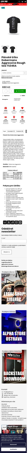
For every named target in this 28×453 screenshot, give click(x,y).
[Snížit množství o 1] (4, 91)
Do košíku (21, 91)
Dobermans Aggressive (13, 83)
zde (11, 441)
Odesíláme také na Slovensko (9, 407)
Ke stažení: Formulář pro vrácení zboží (11, 411)
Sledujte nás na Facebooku (11, 395)
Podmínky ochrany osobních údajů (10, 416)
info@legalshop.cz (8, 392)
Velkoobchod (4, 413)
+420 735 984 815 (8, 393)
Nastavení (13, 444)
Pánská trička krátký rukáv (17, 99)
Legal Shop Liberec (6, 262)
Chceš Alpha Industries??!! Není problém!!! (12, 420)
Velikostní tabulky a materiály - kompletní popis (13, 418)
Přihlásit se (7, 252)
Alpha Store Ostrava (7, 264)
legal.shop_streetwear (9, 397)
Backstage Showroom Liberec (10, 266)
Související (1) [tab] (11, 131)
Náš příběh (4, 404)
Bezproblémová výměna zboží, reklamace (12, 409)
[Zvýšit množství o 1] (11, 91)
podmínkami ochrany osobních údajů (13, 246)
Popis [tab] (4, 131)
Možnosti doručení (6, 77)
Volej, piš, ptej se (5, 406)
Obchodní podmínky (6, 414)
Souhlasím (13, 449)
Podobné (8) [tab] (20, 131)
